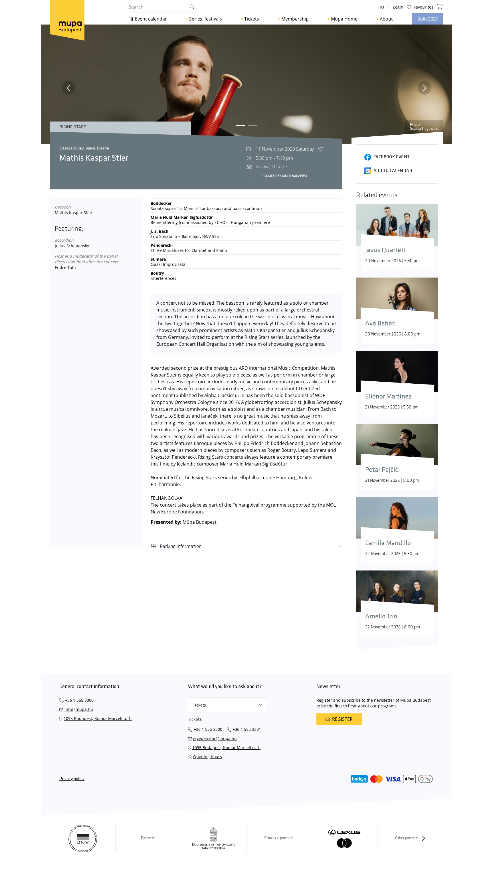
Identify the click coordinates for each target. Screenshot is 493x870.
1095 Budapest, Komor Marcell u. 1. (98, 718)
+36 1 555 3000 (79, 700)
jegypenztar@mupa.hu (215, 738)
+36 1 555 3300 (208, 729)
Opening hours (207, 756)
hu (381, 7)
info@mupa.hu (78, 709)
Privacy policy (71, 779)
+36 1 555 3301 (247, 729)
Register (342, 719)
